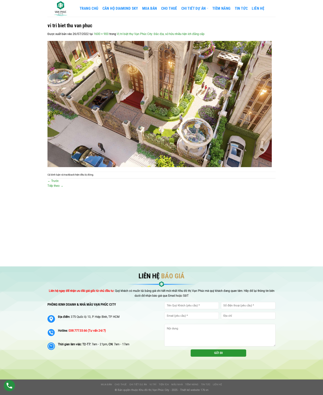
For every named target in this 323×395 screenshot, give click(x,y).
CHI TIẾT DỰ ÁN (193, 8)
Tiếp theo (55, 185)
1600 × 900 (101, 34)
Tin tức (205, 384)
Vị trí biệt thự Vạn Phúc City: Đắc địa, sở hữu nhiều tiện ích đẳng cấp (160, 34)
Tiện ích (164, 384)
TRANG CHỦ (89, 8)
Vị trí (153, 384)
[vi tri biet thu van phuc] (159, 103)
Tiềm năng (192, 384)
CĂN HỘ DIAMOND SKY (120, 8)
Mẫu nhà (177, 384)
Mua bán (149, 8)
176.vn (204, 390)
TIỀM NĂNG (221, 8)
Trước (53, 181)
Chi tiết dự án (138, 384)
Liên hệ (217, 384)
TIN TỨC (241, 8)
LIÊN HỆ (258, 8)
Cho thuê (169, 8)
